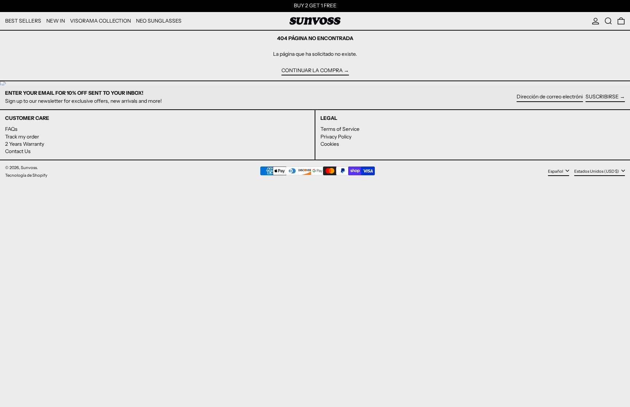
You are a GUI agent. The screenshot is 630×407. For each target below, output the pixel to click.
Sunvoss (29, 167)
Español (556, 171)
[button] (608, 21)
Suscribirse (602, 96)
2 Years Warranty (24, 144)
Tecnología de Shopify (26, 175)
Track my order (22, 136)
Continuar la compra (312, 70)
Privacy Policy (335, 136)
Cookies (329, 144)
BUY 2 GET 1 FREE (315, 5)
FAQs (11, 129)
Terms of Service (339, 129)
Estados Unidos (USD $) (597, 171)
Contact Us (18, 151)
